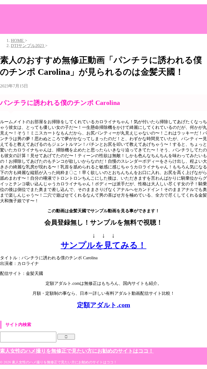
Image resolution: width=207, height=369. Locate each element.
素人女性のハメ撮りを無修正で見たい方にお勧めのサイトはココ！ (77, 351)
